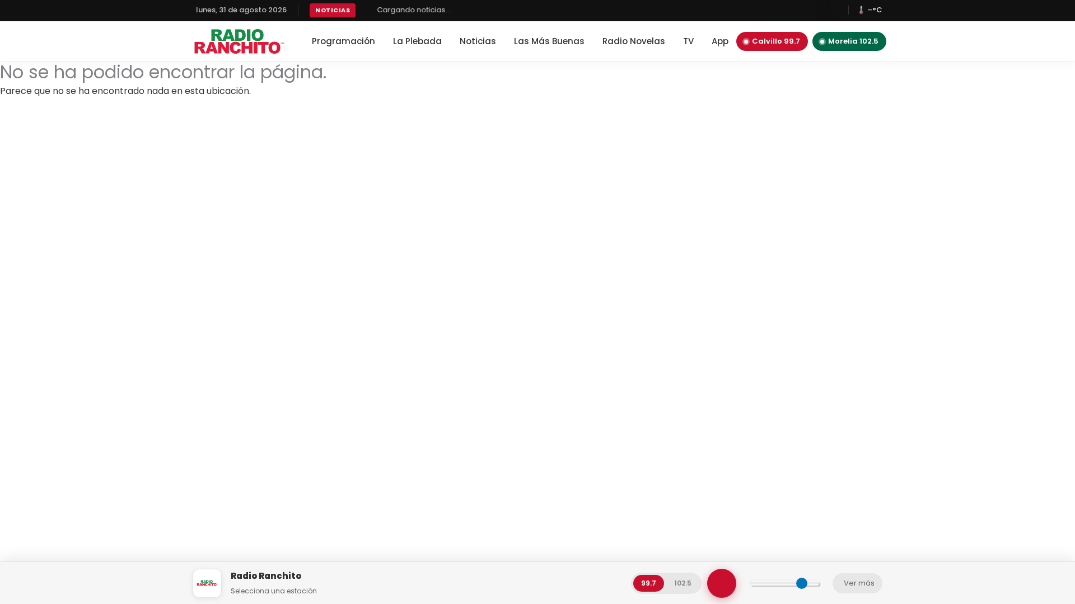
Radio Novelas (633, 41)
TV (688, 41)
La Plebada (417, 41)
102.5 (682, 583)
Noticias (478, 41)
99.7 (648, 583)
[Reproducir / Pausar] (721, 583)
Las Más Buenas (549, 41)
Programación (343, 41)
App (720, 41)
